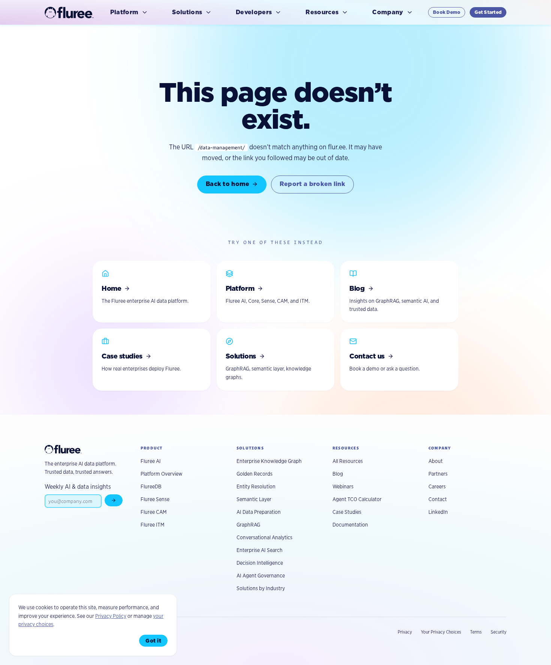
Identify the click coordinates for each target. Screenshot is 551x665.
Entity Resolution (256, 486)
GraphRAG (248, 525)
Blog (337, 474)
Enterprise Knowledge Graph (269, 461)
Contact (437, 499)
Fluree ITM (153, 525)
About (435, 461)
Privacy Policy (110, 616)
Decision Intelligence (260, 563)
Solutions (187, 12)
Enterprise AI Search (260, 550)
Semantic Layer (254, 499)
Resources (321, 12)
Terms (476, 632)
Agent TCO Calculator (357, 499)
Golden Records (255, 474)
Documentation (350, 525)
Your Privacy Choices (441, 632)
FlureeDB (151, 486)
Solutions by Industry (261, 588)
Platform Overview (162, 474)
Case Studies (346, 512)
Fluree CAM (154, 512)
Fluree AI (151, 461)
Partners (438, 474)
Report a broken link (312, 183)
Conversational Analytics (264, 537)
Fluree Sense (155, 499)
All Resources (347, 461)
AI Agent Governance (261, 576)
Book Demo (446, 12)
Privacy (405, 632)
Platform (124, 12)
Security (498, 632)
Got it (153, 641)
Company (387, 12)
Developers (254, 12)
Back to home (228, 183)
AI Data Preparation (259, 512)
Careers (437, 486)
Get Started (488, 12)
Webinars (342, 486)
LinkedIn (438, 512)
